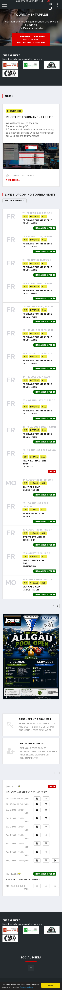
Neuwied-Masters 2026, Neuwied (26, 792)
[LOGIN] (50, 8)
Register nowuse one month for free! (31, 39)
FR (50, 4)
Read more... (13, 180)
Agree (50, 985)
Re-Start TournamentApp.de (29, 117)
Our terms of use (26, 987)
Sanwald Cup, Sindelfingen (23, 879)
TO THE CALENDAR (14, 200)
